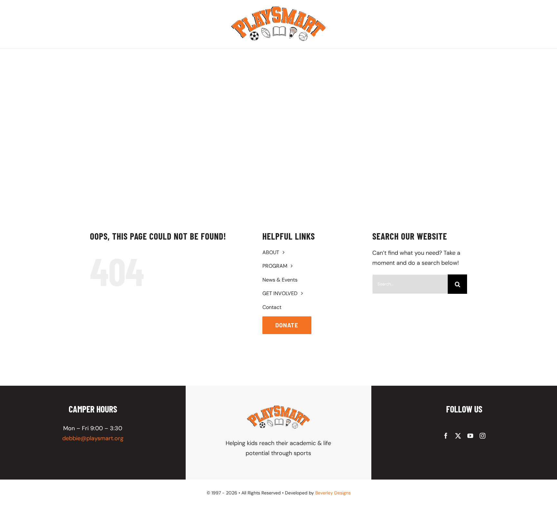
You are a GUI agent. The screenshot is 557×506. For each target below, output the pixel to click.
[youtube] (470, 436)
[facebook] (446, 436)
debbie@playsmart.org (92, 438)
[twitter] (458, 436)
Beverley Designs (333, 493)
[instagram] (482, 436)
